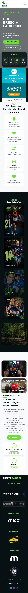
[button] (7, 504)
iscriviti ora (14, 94)
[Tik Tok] (17, 588)
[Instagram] (14, 588)
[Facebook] (11, 588)
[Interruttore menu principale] (25, 3)
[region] (14, 497)
